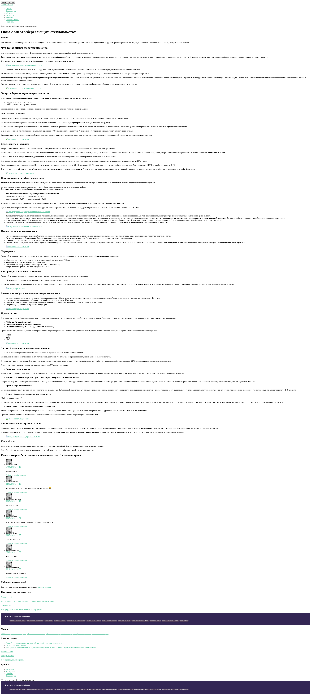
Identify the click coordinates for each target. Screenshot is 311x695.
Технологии (11, 11)
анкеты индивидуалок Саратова (170, 620)
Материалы (10, 13)
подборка (106, 634)
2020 (2, 634)
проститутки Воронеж (59, 620)
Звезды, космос (7, 656)
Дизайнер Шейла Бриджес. (17, 645)
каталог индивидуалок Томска (17, 620)
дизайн (28, 634)
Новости (9, 17)
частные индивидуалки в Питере (140, 620)
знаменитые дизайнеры (44, 634)
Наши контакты (12, 20)
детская (24, 634)
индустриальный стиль (62, 634)
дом (30, 634)
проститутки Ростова (155, 620)
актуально (11, 634)
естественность (35, 634)
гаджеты (16, 634)
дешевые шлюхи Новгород (94, 620)
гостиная (20, 634)
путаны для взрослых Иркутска (35, 620)
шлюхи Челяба (48, 620)
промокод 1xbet (184, 620)
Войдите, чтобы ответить (16, 475)
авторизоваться (44, 587)
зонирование (53, 634)
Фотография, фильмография (13, 660)
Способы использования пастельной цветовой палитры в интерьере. (34, 643)
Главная (9, 9)
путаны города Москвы (124, 620)
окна (88, 634)
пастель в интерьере (99, 634)
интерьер (70, 634)
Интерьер (10, 15)
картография (76, 634)
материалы (84, 634)
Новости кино (7, 652)
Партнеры (10, 22)
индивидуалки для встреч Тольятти (76, 620)
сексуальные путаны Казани (109, 620)
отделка (92, 634)
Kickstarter (6, 634)
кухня (80, 634)
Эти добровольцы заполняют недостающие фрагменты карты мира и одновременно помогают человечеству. (51, 647)
